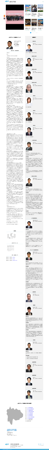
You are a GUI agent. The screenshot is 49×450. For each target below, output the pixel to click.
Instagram (13, 257)
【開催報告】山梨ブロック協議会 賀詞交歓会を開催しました (34, 29)
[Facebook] (41, 444)
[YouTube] (40, 444)
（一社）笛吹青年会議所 (30, 418)
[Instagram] (43, 444)
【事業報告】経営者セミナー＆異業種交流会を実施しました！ (33, 14)
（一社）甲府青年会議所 (30, 407)
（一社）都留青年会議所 (30, 410)
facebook (13, 258)
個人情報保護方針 (42, 445)
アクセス (39, 445)
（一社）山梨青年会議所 (30, 414)
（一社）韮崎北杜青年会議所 (30, 411)
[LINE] (38, 444)
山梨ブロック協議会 (33, 16)
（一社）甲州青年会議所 (30, 415)
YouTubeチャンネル (14, 260)
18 (36, 32)
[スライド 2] (4, 18)
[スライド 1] (4, 16)
